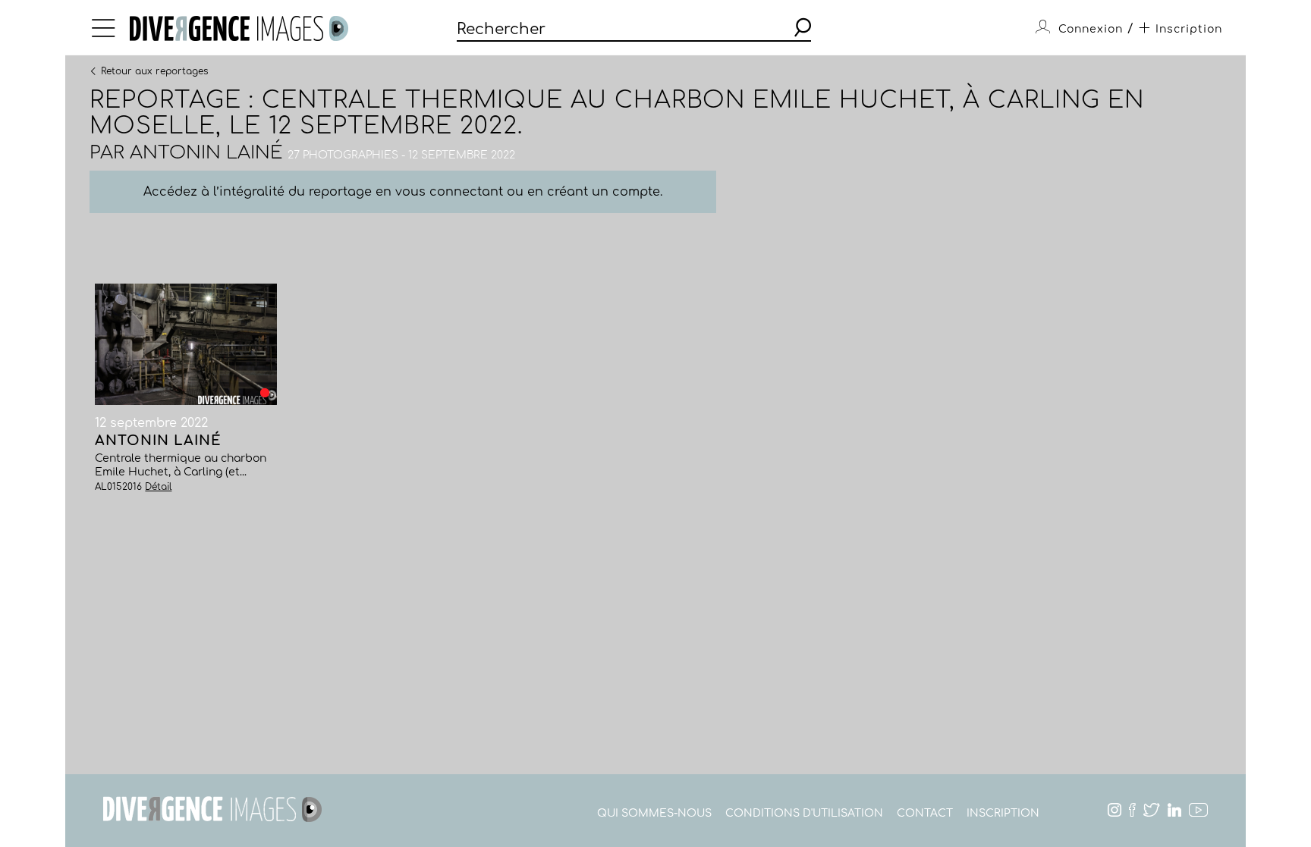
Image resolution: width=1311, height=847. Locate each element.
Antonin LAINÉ (206, 153)
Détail (158, 487)
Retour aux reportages (154, 70)
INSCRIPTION (1003, 813)
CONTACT (925, 813)
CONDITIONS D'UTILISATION (804, 813)
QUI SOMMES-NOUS (654, 813)
